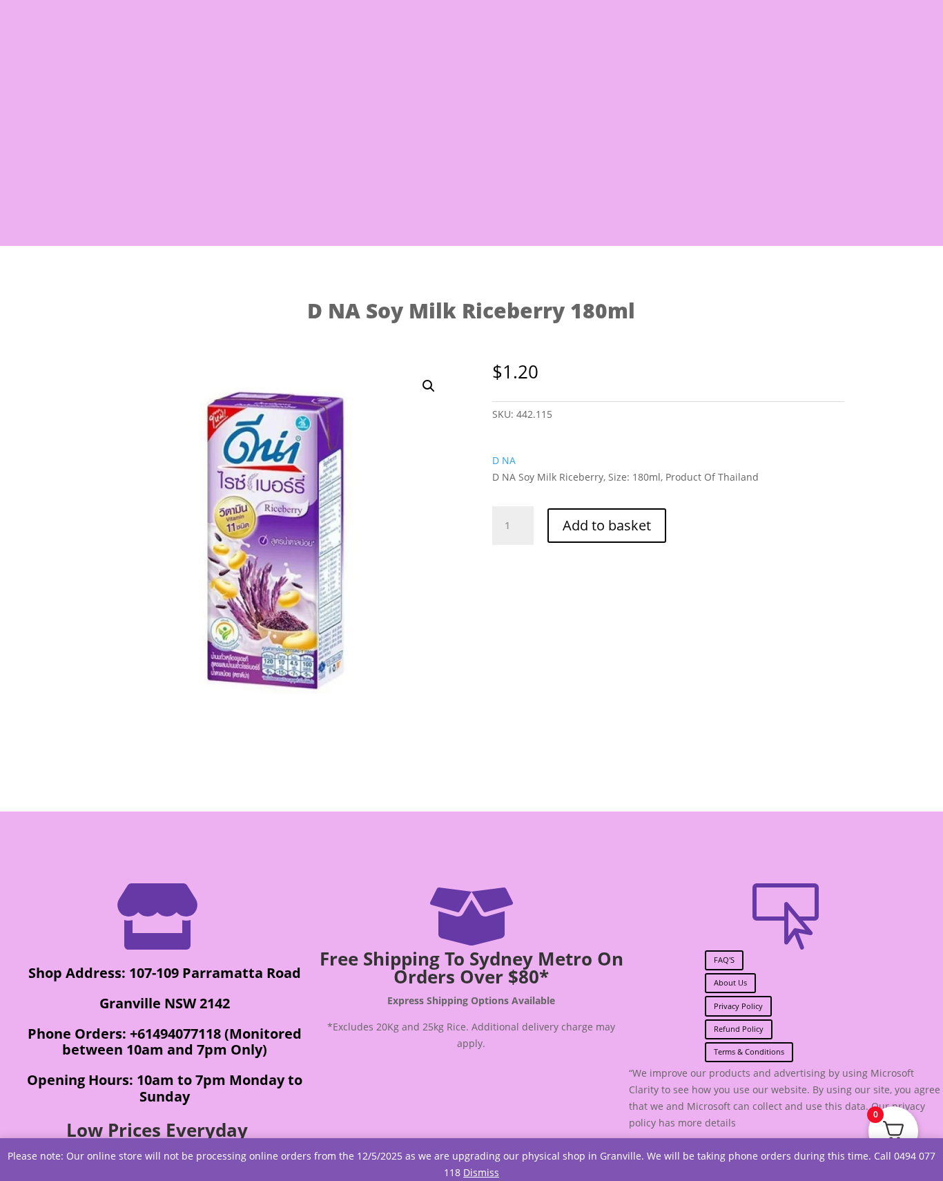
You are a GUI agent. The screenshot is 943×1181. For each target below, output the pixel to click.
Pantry (145, 169)
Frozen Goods (576, 169)
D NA (504, 460)
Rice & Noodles (323, 169)
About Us (730, 982)
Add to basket (607, 525)
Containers (838, 169)
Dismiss (481, 1172)
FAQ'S (724, 959)
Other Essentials (705, 169)
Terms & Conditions (749, 1051)
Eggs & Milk (453, 169)
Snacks (225, 169)
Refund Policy (739, 1029)
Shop (85, 169)
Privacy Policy (738, 1006)
